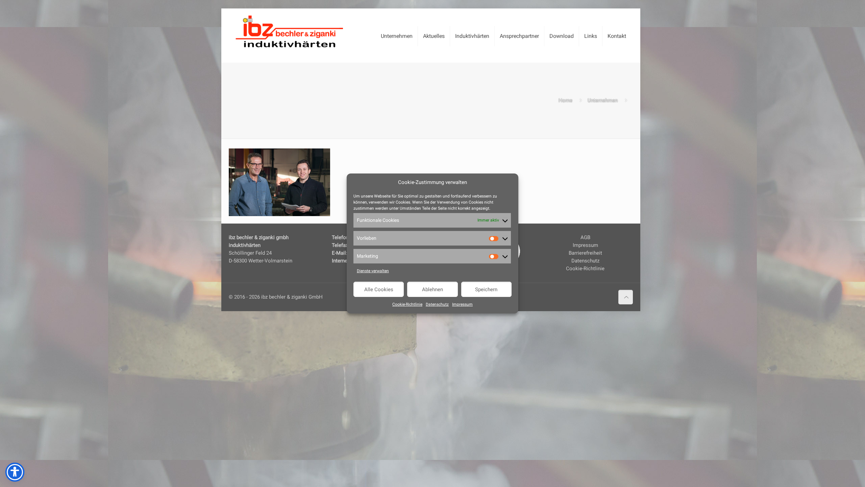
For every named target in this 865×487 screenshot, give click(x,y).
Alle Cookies (378, 289)
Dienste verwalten (373, 271)
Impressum (462, 304)
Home (565, 100)
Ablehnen (432, 289)
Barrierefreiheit (585, 253)
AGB (585, 237)
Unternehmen (603, 100)
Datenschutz (437, 304)
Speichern (486, 289)
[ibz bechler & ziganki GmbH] (289, 30)
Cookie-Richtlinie (407, 304)
